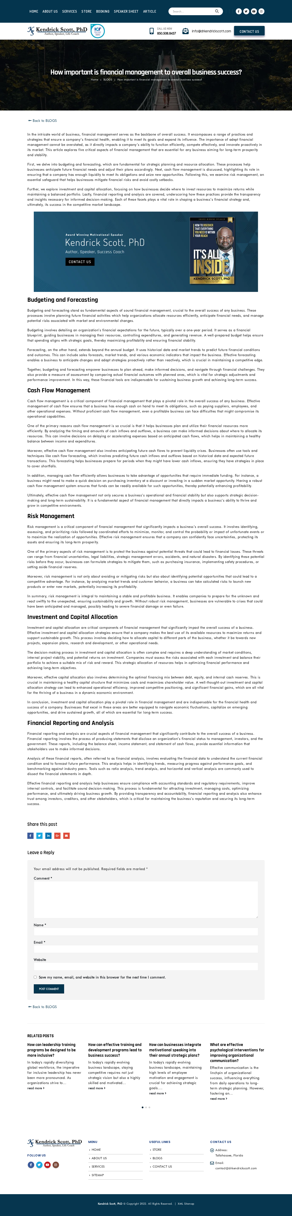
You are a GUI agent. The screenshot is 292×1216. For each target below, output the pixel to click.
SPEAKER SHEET (126, 11)
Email (66, 836)
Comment (43, 878)
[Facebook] (239, 11)
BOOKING (103, 11)
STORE (86, 11)
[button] (142, 1107)
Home (94, 79)
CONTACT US (249, 31)
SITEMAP (98, 1175)
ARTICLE (149, 11)
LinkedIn (48, 836)
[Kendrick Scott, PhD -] (57, 31)
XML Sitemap (186, 1203)
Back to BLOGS (44, 121)
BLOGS (107, 79)
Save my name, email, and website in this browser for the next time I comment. (102, 977)
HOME (33, 11)
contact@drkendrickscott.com (236, 1168)
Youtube (47, 1165)
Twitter (39, 836)
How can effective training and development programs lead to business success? (54, 1050)
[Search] (217, 11)
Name (40, 925)
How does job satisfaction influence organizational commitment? (232, 1050)
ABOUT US (50, 11)
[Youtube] (254, 11)
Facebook (30, 836)
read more (35, 1088)
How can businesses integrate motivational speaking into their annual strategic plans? (114, 1050)
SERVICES (69, 11)
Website (40, 960)
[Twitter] (246, 11)
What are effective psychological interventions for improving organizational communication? (176, 1053)
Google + (57, 836)
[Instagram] (261, 11)
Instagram (56, 1165)
